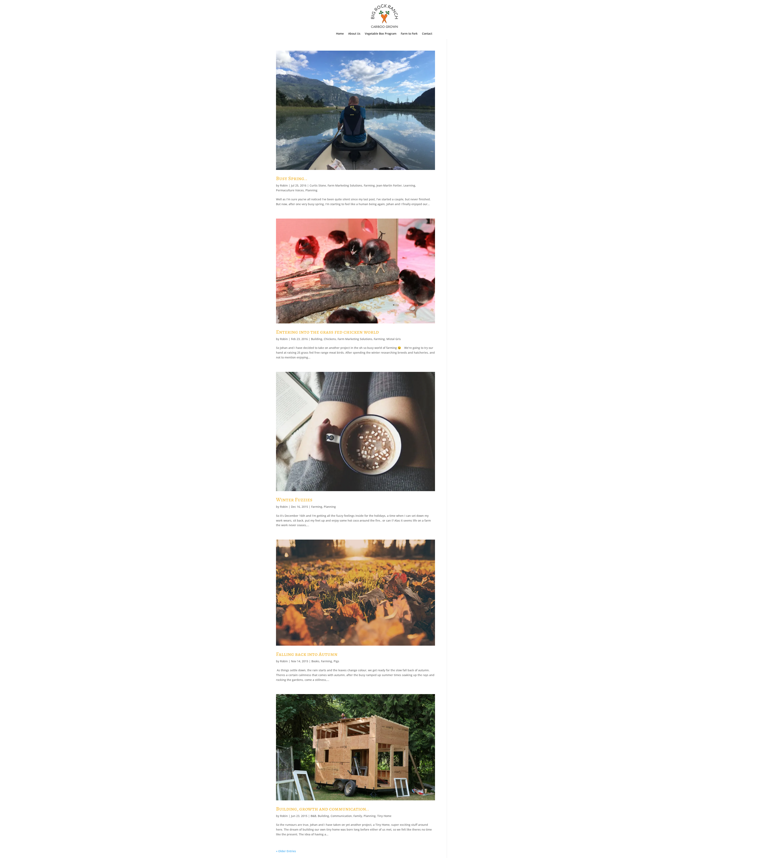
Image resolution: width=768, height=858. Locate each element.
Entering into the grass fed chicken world (327, 331)
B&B (313, 816)
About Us (354, 33)
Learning (409, 185)
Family (357, 816)
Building (316, 339)
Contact (427, 33)
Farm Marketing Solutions (345, 185)
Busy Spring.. (291, 178)
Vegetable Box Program (380, 33)
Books (315, 661)
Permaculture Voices (290, 190)
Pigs (336, 661)
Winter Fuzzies (294, 499)
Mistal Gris (393, 339)
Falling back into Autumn (306, 654)
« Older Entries (286, 851)
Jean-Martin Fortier (389, 185)
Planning (311, 190)
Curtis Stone (318, 185)
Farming (369, 185)
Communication (341, 816)
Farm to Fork (409, 33)
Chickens (330, 339)
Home (340, 33)
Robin (284, 185)
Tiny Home (384, 816)
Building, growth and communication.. (322, 808)
